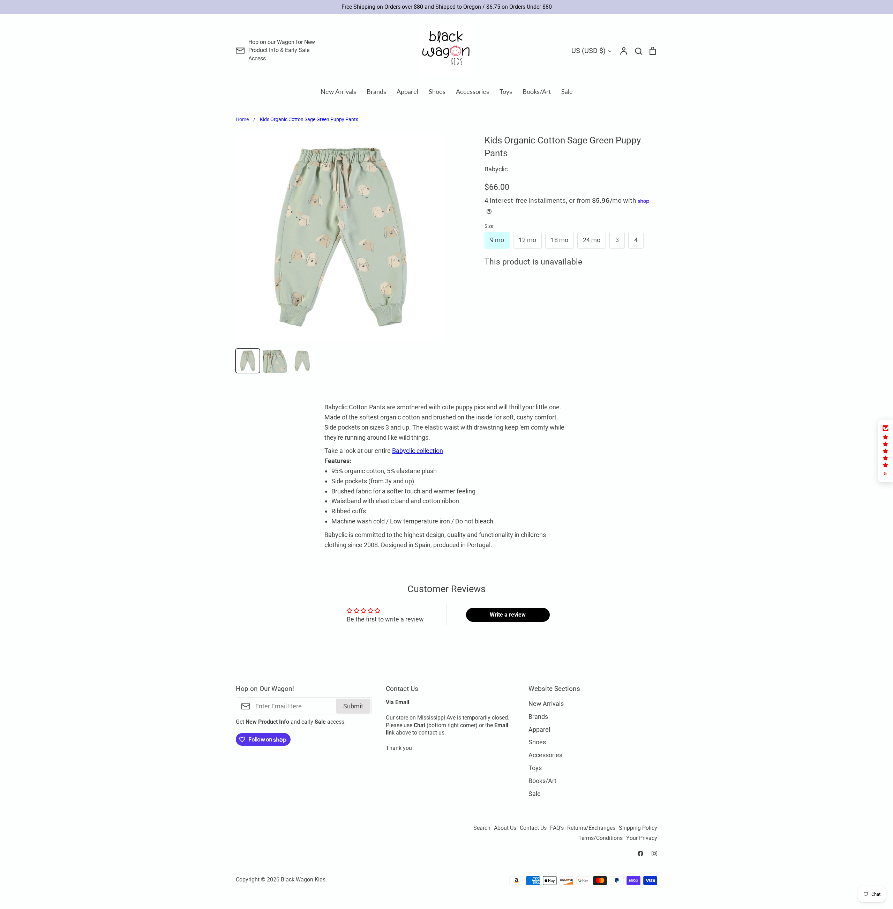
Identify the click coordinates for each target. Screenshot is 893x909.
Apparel (407, 91)
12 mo (527, 240)
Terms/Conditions (600, 838)
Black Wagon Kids (303, 880)
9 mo (497, 240)
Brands (376, 91)
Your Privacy (641, 838)
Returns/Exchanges (591, 828)
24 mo (591, 240)
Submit (353, 706)
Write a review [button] (508, 614)
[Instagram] (654, 853)
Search (481, 828)
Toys (506, 91)
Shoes (437, 91)
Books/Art (537, 91)
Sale (567, 91)
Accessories (472, 91)
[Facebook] (640, 853)
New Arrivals (338, 91)
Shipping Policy (638, 828)
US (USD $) (588, 50)
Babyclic (496, 169)
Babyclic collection (417, 450)
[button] (885, 451)
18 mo (559, 240)
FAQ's (557, 828)
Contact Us (533, 828)
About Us (505, 828)
